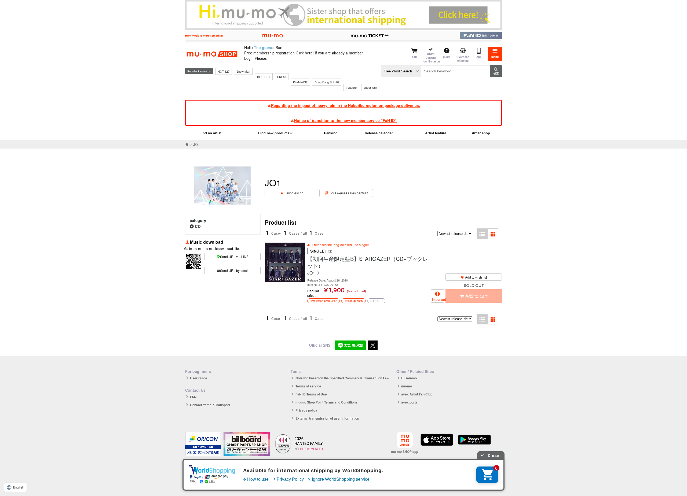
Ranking (331, 132)
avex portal (409, 402)
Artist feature (435, 132)
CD (198, 226)
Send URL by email (234, 270)
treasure (351, 87)
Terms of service (308, 386)
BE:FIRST (263, 77)
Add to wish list (476, 277)
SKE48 (281, 77)
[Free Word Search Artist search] (401, 71)
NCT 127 (223, 71)
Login (249, 58)
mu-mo (406, 386)
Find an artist (210, 132)
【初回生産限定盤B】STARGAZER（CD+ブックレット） (367, 262)
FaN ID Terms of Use (311, 394)
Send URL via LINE (234, 256)
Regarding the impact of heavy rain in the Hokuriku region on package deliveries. (345, 105)
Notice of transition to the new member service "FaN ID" (345, 120)
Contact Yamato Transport (210, 404)
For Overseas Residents (347, 193)
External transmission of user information (327, 418)
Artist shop (481, 132)
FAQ (193, 396)
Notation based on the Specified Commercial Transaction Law (342, 378)
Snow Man (243, 71)
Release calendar (379, 132)
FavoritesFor (293, 193)
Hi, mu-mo (409, 378)
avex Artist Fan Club (416, 394)
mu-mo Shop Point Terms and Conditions (326, 402)
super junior (371, 87)
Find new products (273, 132)
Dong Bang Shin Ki (327, 82)
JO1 (311, 273)
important (438, 299)
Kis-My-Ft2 (300, 82)
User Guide (198, 378)
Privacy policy (306, 410)
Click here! (305, 52)
